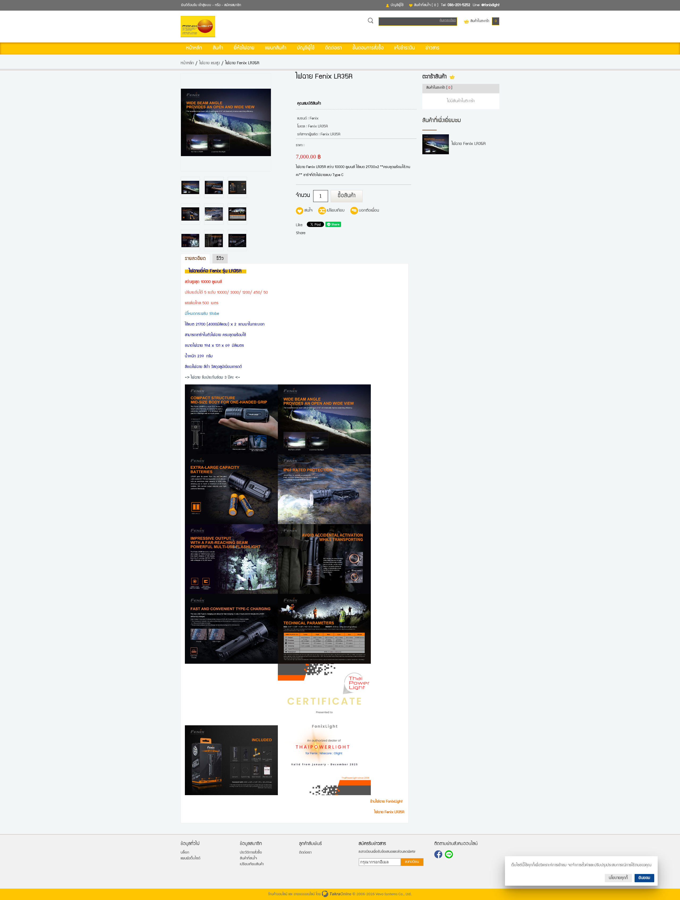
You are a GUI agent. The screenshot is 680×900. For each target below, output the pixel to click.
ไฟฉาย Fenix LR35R (469, 144)
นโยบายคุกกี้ (618, 878)
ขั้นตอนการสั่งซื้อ (368, 48)
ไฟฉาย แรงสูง (209, 63)
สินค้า (218, 48)
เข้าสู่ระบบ (204, 5)
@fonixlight (490, 5)
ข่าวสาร (432, 48)
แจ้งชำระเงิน (404, 48)
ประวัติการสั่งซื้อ (251, 852)
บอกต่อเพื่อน (369, 211)
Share (300, 233)
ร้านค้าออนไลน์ (277, 894)
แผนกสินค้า (275, 48)
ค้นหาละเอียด (448, 20)
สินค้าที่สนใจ (426, 5)
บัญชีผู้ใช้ (397, 5)
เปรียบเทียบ (336, 211)
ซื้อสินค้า (347, 196)
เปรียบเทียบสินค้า (252, 864)
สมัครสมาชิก (232, 5)
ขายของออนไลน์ (304, 894)
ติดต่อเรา (333, 48)
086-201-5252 (459, 5)
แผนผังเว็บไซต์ (190, 858)
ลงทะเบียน (412, 862)
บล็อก (185, 852)
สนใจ (308, 211)
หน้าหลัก (194, 48)
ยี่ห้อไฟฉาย (244, 48)
